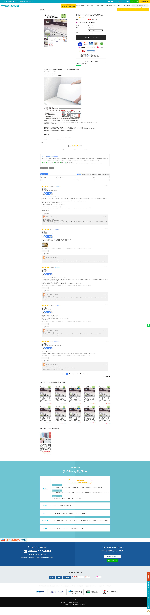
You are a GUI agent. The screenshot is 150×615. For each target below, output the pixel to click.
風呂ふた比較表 (80, 586)
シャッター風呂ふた (56, 487)
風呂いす (53, 520)
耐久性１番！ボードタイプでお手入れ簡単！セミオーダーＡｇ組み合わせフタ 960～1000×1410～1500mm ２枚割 (104, 419)
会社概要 (57, 586)
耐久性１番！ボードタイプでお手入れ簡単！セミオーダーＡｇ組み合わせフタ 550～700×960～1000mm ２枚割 (89, 419)
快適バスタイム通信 (43, 586)
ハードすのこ (61, 505)
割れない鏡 (65, 513)
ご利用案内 (51, 586)
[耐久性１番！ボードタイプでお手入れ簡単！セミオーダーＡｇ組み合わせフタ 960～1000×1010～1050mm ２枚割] (60, 391)
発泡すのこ (54, 505)
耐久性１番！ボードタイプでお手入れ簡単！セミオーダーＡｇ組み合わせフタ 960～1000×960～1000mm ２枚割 (45, 399)
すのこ (114, 5)
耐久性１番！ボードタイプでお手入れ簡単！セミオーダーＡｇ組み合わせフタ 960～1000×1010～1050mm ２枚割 (60, 399)
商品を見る (49, 454)
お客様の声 (87, 586)
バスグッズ (123, 5)
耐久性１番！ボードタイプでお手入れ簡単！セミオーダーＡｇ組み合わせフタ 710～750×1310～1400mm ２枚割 (67, 321)
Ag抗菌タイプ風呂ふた (100, 5)
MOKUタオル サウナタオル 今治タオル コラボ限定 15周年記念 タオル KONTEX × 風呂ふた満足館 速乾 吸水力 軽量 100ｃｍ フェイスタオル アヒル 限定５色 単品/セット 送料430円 (45, 447)
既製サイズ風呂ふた (90, 5)
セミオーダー (53, 10)
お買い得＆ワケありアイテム (77, 528)
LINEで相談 (135, 1)
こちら (88, 55)
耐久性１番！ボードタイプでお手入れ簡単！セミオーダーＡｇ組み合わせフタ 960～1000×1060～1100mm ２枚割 (104, 399)
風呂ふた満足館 (42, 9)
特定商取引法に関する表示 (72, 602)
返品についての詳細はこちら (82, 63)
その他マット (68, 505)
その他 (128, 5)
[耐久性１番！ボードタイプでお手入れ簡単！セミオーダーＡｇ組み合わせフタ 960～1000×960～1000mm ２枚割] (45, 391)
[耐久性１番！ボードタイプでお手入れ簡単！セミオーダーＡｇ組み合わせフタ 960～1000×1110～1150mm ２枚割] (75, 391)
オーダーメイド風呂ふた (80, 5)
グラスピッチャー (65, 528)
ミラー (118, 5)
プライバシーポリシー (84, 602)
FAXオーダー (112, 1)
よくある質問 (72, 586)
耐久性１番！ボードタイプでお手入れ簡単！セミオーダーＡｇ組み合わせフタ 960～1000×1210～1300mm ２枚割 (60, 419)
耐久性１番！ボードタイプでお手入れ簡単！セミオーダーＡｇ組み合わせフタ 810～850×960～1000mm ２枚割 (45, 419)
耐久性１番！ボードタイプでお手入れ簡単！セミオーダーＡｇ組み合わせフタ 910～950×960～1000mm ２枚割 (75, 419)
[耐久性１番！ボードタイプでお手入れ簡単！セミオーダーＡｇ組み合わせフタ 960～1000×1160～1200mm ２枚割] (89, 391)
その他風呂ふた (109, 5)
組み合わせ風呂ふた (66, 487)
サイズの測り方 (64, 586)
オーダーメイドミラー (56, 513)
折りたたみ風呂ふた (76, 487)
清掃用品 (101, 520)
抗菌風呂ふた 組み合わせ (45, 10)
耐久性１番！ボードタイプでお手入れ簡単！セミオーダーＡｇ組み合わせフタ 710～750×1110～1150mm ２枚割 (67, 355)
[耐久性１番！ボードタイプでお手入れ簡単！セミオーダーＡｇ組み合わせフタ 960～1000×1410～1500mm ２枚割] (104, 411)
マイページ (120, 1)
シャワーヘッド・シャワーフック (72, 520)
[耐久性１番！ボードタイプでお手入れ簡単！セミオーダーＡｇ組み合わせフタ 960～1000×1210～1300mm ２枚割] (60, 411)
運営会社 (63, 602)
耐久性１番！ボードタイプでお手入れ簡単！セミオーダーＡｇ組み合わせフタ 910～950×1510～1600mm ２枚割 (67, 248)
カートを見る (145, 1)
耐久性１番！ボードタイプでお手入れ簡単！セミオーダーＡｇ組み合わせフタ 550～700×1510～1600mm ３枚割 (67, 285)
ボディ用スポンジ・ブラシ (85, 520)
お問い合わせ (94, 586)
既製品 (83, 513)
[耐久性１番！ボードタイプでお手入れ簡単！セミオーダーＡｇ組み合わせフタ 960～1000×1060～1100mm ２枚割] (104, 391)
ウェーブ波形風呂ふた (87, 487)
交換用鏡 (71, 513)
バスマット (95, 520)
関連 (87, 513)
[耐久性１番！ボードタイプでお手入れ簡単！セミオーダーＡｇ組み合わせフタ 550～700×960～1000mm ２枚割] (89, 411)
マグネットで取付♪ (56, 528)
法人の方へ (108, 586)
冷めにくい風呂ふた (97, 487)
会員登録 (127, 1)
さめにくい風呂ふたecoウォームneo (101, 492)
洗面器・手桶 (60, 520)
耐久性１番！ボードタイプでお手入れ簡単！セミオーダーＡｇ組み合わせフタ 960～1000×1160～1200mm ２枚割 (89, 399)
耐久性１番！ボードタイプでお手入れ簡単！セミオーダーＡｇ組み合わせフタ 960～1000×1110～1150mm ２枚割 (75, 399)
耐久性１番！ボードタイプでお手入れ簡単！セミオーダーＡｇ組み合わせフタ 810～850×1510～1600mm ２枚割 (67, 207)
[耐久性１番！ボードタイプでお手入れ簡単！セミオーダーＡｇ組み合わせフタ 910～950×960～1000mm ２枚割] (75, 411)
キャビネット (77, 513)
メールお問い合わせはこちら (112, 556)
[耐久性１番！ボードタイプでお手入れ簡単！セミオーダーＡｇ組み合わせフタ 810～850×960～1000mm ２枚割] (45, 411)
